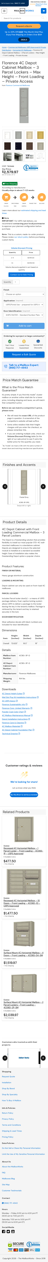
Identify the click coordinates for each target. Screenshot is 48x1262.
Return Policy (7, 1113)
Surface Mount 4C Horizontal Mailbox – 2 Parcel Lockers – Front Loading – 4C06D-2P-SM (23, 1005)
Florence (6, 846)
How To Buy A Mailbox (11, 1100)
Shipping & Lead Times (12, 1131)
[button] (43, 10)
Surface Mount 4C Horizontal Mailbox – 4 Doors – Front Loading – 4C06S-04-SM (23, 954)
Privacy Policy (8, 1119)
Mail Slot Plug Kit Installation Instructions (19, 697)
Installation (6, 1082)
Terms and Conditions (11, 1125)
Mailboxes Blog (8, 1178)
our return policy (21, 237)
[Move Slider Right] (43, 486)
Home (4, 47)
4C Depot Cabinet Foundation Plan (17, 730)
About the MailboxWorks (12, 1166)
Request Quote (8, 1076)
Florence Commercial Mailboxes (18, 85)
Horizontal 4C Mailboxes (22, 50)
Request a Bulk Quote (24, 354)
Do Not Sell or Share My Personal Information (21, 1148)
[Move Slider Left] (5, 486)
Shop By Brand (8, 1088)
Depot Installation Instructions (15, 719)
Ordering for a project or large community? (24, 336)
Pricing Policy (7, 1137)
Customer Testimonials (11, 1190)
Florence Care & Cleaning (13, 722)
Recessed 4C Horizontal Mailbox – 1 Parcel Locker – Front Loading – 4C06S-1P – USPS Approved (23, 851)
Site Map (6, 1184)
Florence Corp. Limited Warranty (16, 708)
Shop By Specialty (10, 1094)
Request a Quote (24, 26)
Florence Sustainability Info (13, 704)
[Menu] (4, 11)
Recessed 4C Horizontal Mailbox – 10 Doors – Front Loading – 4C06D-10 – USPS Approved (22, 903)
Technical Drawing (10, 733)
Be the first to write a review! (24, 794)
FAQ (3, 1172)
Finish (6, 290)
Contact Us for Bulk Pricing (21, 274)
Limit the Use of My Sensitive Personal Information (23, 1154)
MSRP (21, 32)
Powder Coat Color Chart (13, 712)
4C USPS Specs (8, 701)
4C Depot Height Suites (12, 693)
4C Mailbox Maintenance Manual (16, 715)
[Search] (43, 18)
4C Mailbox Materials (11, 726)
